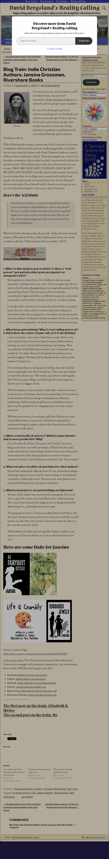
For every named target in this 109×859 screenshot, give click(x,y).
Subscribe (84, 41)
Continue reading (54, 49)
